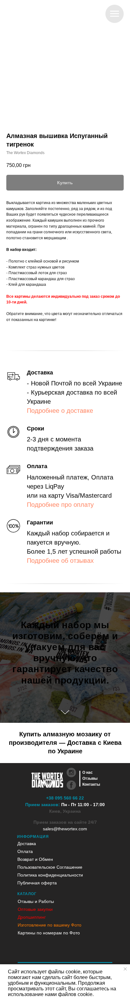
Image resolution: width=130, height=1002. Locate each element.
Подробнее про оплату (60, 504)
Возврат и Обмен (35, 859)
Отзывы (90, 778)
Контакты (91, 784)
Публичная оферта (37, 882)
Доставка (26, 843)
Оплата (25, 851)
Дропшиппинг (32, 917)
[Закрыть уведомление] (125, 969)
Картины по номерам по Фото (49, 932)
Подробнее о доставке (60, 410)
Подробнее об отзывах (60, 560)
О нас (87, 772)
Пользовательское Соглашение (49, 867)
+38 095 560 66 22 (65, 797)
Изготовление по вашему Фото (49, 924)
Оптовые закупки (35, 909)
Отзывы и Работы (36, 901)
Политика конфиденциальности (50, 874)
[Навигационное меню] (114, 14)
